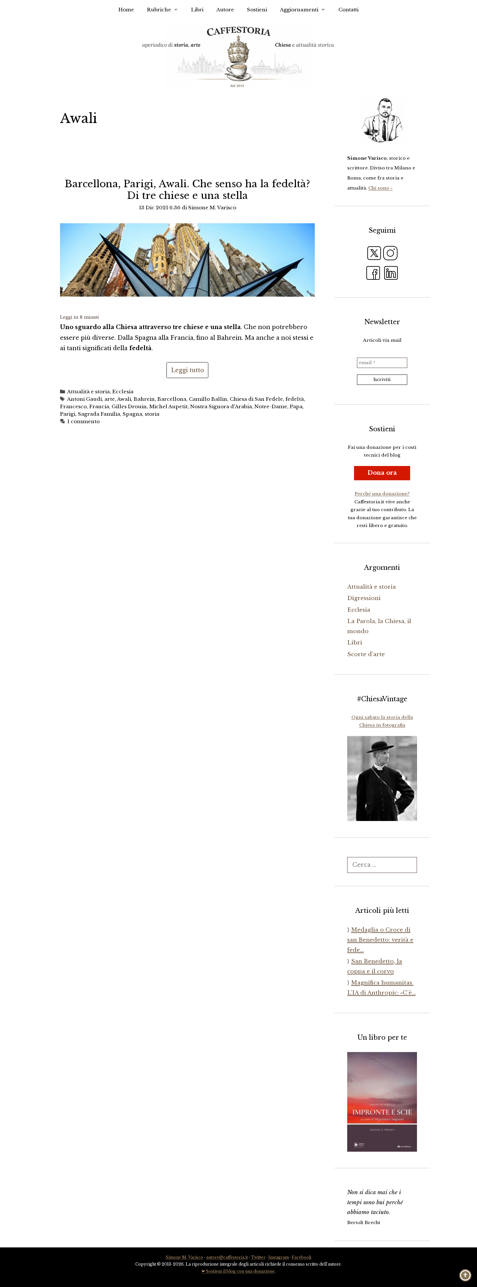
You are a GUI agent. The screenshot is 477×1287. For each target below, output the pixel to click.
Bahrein (144, 399)
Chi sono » (380, 188)
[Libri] (382, 120)
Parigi (67, 414)
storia (152, 414)
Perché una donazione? (382, 493)
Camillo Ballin (208, 399)
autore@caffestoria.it (227, 1257)
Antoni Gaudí (84, 399)
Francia (99, 406)
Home (126, 9)
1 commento (83, 421)
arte (109, 399)
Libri (197, 9)
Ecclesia (122, 391)
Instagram (278, 1257)
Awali (124, 399)
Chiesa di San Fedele (256, 399)
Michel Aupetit (168, 406)
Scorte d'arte (366, 654)
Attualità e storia (88, 391)
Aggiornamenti (299, 9)
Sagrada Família (99, 414)
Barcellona (171, 399)
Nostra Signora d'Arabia (221, 406)
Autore (225, 9)
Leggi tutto (187, 370)
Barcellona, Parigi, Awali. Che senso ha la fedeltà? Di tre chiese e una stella (187, 190)
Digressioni (364, 598)
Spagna (132, 414)
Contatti (348, 9)
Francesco (73, 406)
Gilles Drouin (129, 406)
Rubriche (159, 9)
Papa (296, 406)
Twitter (258, 1257)
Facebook (302, 1257)
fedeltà (295, 399)
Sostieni (257, 9)
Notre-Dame (270, 406)
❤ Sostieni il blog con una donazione (238, 1271)
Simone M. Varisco (184, 1257)
